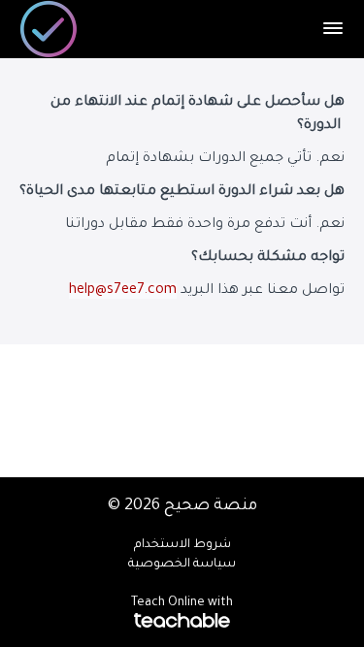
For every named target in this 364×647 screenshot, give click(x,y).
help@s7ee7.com (123, 291)
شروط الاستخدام (182, 545)
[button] (333, 28)
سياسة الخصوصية (182, 564)
